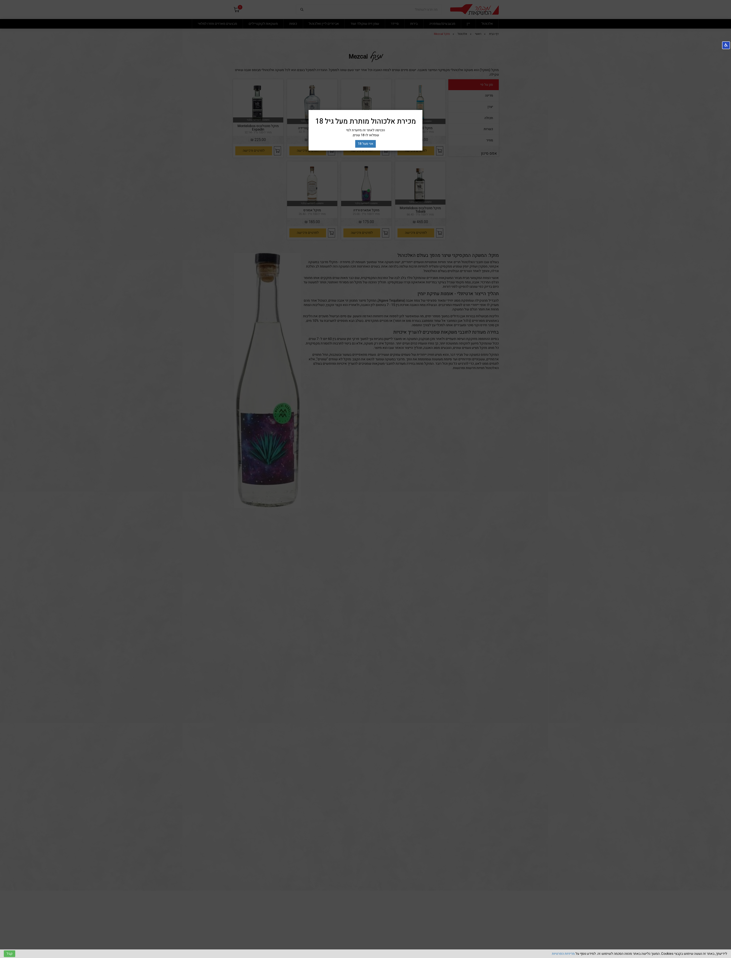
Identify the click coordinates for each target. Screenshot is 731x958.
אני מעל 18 (365, 143)
